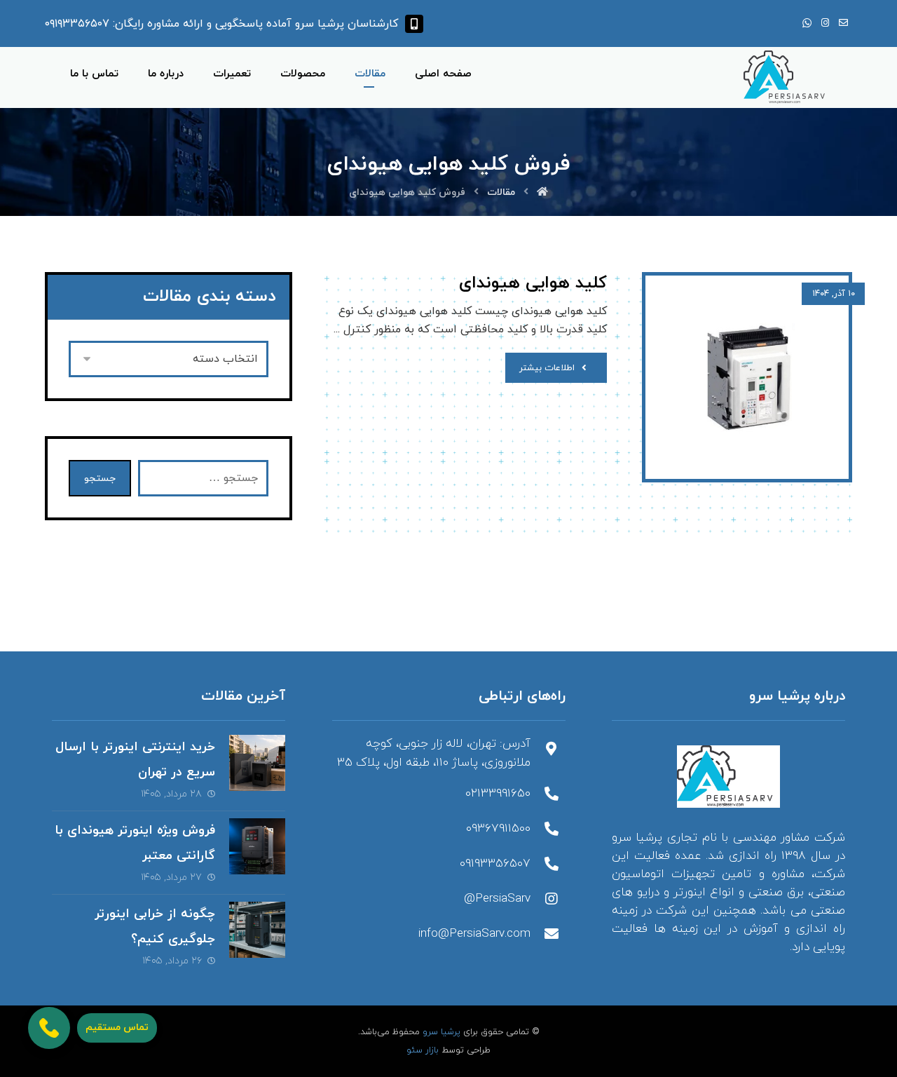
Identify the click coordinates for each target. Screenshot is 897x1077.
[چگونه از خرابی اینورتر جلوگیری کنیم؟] (257, 930)
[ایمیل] (843, 23)
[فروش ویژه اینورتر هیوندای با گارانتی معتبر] (257, 846)
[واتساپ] (806, 23)
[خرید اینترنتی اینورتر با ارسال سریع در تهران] (257, 763)
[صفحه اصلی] (542, 192)
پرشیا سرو (441, 1032)
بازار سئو (422, 1050)
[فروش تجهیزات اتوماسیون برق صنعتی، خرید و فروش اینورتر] (787, 77)
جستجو (100, 478)
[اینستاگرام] (825, 23)
